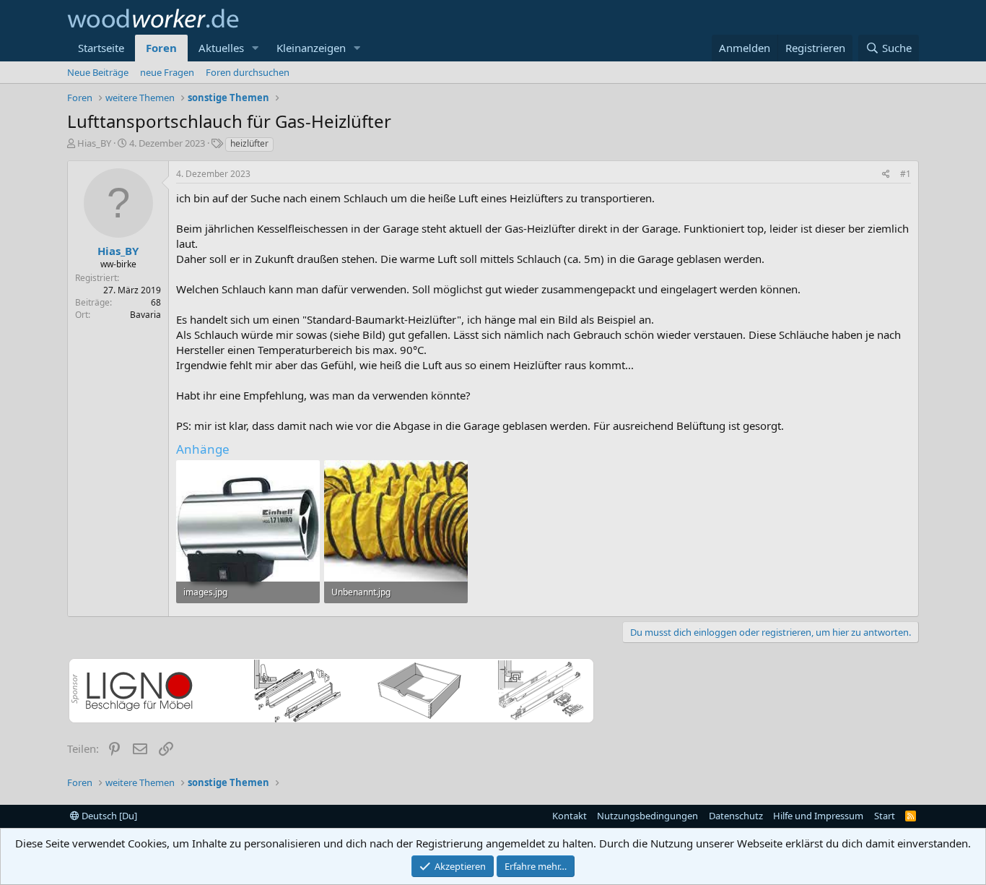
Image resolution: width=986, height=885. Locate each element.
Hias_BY (94, 143)
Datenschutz (736, 815)
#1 (905, 174)
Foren (161, 47)
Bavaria (145, 314)
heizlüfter (249, 143)
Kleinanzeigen (311, 47)
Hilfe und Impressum (818, 815)
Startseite (101, 47)
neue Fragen (167, 72)
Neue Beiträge (97, 72)
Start (884, 815)
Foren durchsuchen (247, 72)
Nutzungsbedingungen (647, 815)
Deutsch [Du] (108, 815)
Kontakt (569, 815)
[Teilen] (886, 174)
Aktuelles (221, 47)
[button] (255, 48)
